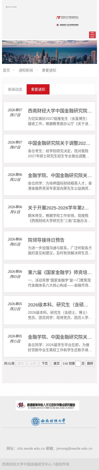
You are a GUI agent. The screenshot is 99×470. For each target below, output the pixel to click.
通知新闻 (26, 70)
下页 (45, 363)
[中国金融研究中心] (11, 7)
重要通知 (49, 70)
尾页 (57, 363)
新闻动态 (15, 89)
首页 (6, 70)
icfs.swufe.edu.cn (31, 448)
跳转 (90, 363)
